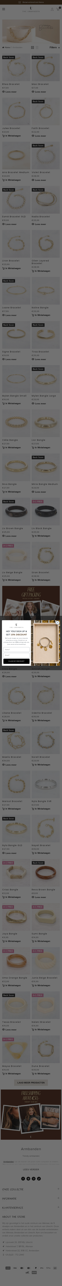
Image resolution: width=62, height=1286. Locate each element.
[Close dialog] (57, 622)
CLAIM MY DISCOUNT (16, 661)
